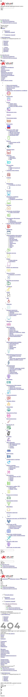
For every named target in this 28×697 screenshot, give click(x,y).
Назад (9, 605)
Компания (3, 638)
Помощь (3, 657)
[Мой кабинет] (1, 570)
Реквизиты (3, 654)
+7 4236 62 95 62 (9, 22)
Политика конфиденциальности (8, 655)
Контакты (3, 645)
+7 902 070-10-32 (5, 20)
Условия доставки (5, 651)
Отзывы (3, 644)
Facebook (5, 42)
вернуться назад (4, 633)
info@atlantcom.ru (6, 37)
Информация (4, 646)
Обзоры (2, 664)
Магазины (3, 649)
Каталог (3, 634)
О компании (4, 641)
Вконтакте (6, 41)
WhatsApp (5, 45)
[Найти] (2, 9)
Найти (2, 686)
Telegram (5, 43)
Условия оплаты (4, 650)
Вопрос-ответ (4, 663)
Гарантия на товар (5, 653)
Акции (2, 636)
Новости (3, 642)
